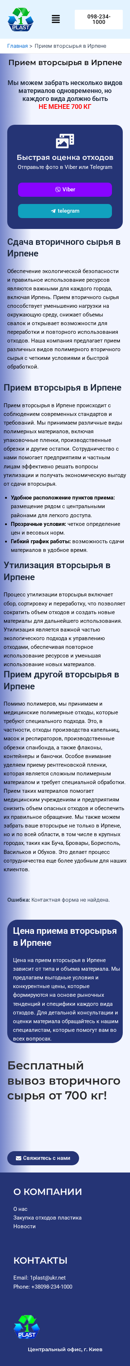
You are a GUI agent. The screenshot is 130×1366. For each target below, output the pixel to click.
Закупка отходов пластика (47, 1217)
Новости (24, 1226)
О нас (20, 1209)
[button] (55, 19)
